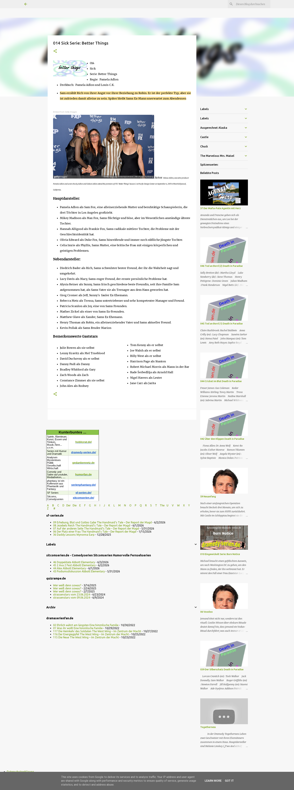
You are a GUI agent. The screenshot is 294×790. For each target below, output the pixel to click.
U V (170, 505)
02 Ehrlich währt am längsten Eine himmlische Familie (85, 625)
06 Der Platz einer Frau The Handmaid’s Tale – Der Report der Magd (94, 531)
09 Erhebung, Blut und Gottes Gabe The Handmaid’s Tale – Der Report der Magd (102, 522)
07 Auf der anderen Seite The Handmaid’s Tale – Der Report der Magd (96, 528)
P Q (138, 505)
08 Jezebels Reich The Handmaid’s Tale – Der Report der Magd (91, 525)
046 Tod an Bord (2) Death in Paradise (221, 266)
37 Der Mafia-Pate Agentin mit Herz (220, 208)
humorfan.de (83, 474)
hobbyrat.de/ (83, 442)
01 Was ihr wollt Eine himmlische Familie (78, 628)
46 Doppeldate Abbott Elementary (74, 562)
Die (75, 505)
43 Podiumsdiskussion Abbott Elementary (79, 571)
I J (103, 505)
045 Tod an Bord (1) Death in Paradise (221, 323)
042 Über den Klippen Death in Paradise (222, 439)
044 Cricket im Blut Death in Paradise (221, 381)
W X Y (184, 505)
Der (68, 505)
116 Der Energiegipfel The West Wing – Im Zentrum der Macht (91, 634)
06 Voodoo (206, 611)
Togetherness (208, 727)
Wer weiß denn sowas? (67, 585)
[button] (55, 51)
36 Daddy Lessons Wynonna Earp (73, 534)
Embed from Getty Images (65, 112)
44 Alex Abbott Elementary (69, 568)
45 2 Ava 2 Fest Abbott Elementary (74, 565)
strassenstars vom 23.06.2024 (71, 594)
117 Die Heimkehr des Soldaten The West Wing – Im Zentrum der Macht (97, 631)
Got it (229, 780)
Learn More (213, 780)
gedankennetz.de (83, 462)
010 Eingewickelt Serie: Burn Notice (220, 554)
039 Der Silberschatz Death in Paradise (221, 669)
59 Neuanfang (208, 496)
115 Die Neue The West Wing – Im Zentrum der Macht (86, 637)
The (162, 505)
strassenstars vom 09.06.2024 (71, 597)
